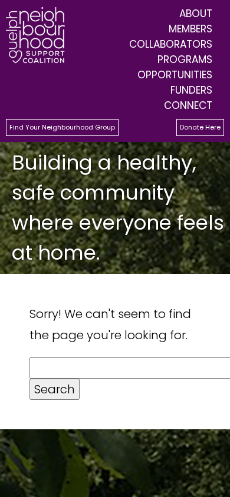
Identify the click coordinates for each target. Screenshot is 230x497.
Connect (188, 105)
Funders (191, 90)
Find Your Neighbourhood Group (62, 127)
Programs (184, 59)
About (195, 13)
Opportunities (174, 75)
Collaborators (170, 44)
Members (190, 29)
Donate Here (200, 127)
